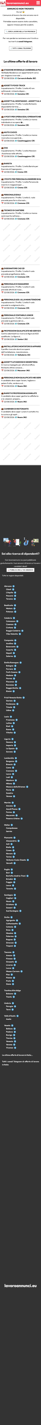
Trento (9, 997)
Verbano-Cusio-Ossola (16, 860)
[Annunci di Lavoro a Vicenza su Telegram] (15, 1047)
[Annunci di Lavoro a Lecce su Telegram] (13, 885)
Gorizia (9, 700)
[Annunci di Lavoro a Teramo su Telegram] (15, 599)
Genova (9, 742)
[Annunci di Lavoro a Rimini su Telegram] (14, 691)
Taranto (9, 888)
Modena (9, 675)
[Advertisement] (20, 242)
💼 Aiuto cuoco (9, 132)
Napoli (9, 653)
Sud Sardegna (12, 911)
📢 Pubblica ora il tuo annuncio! (20, 570)
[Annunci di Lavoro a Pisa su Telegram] (12, 974)
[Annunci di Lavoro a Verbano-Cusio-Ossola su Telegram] (28, 860)
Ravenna (10, 685)
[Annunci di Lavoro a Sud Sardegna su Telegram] (20, 911)
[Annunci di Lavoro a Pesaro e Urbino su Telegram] (21, 818)
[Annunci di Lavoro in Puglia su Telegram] (12, 869)
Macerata (10, 815)
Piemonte (8, 837)
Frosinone (10, 720)
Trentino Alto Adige (12, 990)
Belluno (9, 1028)
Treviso (9, 1038)
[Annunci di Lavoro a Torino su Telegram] (14, 857)
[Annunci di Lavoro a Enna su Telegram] (12, 930)
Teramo (9, 599)
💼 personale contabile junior (17, 315)
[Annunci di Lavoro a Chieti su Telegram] (13, 589)
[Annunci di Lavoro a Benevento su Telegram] (17, 646)
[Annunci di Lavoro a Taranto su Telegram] (15, 888)
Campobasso (11, 828)
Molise (7, 825)
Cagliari (9, 898)
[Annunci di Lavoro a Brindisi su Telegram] (15, 879)
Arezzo (9, 955)
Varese (9, 796)
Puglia (7, 869)
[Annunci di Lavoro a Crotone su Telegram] (15, 627)
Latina (9, 723)
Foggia (9, 882)
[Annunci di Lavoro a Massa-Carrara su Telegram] (21, 971)
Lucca (8, 968)
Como (8, 767)
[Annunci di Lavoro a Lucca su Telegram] (13, 968)
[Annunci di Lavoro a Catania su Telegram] (15, 927)
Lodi (8, 777)
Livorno (9, 965)
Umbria (7, 1003)
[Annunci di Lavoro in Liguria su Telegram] (12, 739)
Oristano (10, 904)
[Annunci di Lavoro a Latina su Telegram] (14, 723)
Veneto (7, 1025)
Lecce (8, 885)
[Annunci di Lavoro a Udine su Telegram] (13, 710)
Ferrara (9, 669)
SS (29, 355)
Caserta (9, 650)
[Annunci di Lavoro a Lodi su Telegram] (12, 777)
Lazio (6, 716)
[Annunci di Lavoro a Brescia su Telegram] (14, 764)
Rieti (8, 726)
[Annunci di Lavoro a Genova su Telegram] (15, 742)
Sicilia (7, 917)
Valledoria (22, 355)
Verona (9, 1044)
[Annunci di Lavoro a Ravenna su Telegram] (16, 685)
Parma (9, 678)
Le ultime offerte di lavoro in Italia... (17, 1055)
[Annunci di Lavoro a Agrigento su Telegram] (17, 920)
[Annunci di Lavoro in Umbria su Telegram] (13, 1003)
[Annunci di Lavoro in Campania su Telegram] (15, 640)
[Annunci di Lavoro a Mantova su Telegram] (16, 780)
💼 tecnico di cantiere (12, 210)
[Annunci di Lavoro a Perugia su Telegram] (15, 1006)
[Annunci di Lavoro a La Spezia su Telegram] (16, 748)
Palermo (10, 936)
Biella (8, 847)
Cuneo (9, 850)
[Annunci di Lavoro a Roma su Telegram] (13, 729)
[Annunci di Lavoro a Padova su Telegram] (15, 1032)
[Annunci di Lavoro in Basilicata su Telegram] (15, 605)
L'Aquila (9, 592)
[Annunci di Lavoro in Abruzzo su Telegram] (13, 586)
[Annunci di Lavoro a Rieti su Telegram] (12, 726)
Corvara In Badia (24, 78)
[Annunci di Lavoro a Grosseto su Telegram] (16, 962)
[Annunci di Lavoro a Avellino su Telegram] (15, 643)
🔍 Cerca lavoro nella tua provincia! (20, 31)
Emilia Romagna (11, 662)
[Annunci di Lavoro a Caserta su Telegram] (15, 650)
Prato (8, 981)
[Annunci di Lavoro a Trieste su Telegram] (14, 707)
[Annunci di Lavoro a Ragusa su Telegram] (15, 939)
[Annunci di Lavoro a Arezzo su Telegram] (14, 955)
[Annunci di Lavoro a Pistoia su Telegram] (14, 977)
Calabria (8, 618)
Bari (8, 872)
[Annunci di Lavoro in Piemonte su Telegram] (14, 837)
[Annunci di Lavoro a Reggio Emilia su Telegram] (20, 688)
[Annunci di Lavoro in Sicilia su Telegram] (11, 917)
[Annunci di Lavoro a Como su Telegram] (13, 767)
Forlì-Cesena (11, 672)
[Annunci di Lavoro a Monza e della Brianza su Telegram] (27, 787)
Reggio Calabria (13, 630)
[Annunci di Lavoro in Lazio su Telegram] (11, 716)
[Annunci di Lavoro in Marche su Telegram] (13, 802)
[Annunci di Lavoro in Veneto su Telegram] (12, 1025)
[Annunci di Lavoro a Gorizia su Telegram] (14, 700)
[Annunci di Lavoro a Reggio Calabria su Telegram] (22, 630)
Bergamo (10, 761)
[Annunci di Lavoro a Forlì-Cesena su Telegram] (19, 672)
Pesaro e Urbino (13, 818)
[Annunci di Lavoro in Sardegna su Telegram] (15, 895)
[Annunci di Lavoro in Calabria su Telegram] (14, 618)
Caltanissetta (12, 923)
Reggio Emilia (12, 688)
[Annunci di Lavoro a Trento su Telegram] (14, 997)
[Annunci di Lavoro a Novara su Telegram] (14, 853)
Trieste (9, 707)
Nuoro (20, 386)
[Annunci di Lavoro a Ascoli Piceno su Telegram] (19, 809)
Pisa (8, 974)
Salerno (9, 656)
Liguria (7, 739)
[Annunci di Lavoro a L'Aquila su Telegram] (15, 592)
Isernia (9, 831)
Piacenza (10, 681)
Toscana (7, 952)
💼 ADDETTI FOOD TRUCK (13, 85)
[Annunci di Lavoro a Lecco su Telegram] (13, 774)
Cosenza (9, 624)
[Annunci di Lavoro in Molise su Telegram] (12, 825)
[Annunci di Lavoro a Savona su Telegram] (15, 751)
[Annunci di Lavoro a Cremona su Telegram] (16, 771)
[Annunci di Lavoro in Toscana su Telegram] (13, 952)
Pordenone (10, 704)
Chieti (8, 589)
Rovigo (9, 1035)
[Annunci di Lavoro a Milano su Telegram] (14, 783)
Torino (9, 857)
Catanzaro (10, 621)
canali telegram (25, 41)
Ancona (9, 806)
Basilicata (8, 605)
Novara (9, 853)
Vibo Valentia (12, 634)
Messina (9, 933)
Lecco (8, 774)
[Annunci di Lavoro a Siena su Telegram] (13, 984)
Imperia (9, 745)
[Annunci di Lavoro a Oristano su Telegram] (16, 904)
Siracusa (10, 943)
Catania (9, 927)
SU (26, 339)
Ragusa (9, 939)
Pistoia (9, 977)
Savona (9, 751)
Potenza (9, 611)
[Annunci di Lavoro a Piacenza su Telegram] (16, 681)
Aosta (8, 1019)
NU (28, 370)
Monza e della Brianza (15, 787)
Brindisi (9, 879)
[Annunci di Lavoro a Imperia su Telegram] (15, 745)
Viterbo (9, 732)
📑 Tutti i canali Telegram (20, 48)
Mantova (10, 780)
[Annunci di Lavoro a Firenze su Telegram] (14, 958)
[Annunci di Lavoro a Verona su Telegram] (14, 1044)
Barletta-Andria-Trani (16, 876)
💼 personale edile (11, 195)
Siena (8, 984)
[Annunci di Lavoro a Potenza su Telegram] (15, 611)
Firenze (9, 958)
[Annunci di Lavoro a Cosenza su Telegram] (15, 624)
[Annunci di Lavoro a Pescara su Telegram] (15, 596)
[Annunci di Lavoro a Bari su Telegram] (12, 872)
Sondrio (9, 793)
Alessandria (11, 841)
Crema (20, 172)
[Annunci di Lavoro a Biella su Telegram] (13, 847)
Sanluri (20, 339)
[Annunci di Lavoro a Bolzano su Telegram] (15, 993)
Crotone (9, 627)
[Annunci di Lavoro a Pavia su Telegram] (13, 790)
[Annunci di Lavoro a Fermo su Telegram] (14, 812)
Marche (7, 802)
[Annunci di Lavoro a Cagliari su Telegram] (15, 898)
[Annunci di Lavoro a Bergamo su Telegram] (16, 761)
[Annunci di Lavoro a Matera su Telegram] (14, 608)
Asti (8, 844)
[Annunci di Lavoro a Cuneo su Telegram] (13, 850)
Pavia (8, 790)
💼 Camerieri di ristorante (15, 409)
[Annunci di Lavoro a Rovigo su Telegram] (14, 1035)
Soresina (21, 94)
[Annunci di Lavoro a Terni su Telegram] (12, 1009)
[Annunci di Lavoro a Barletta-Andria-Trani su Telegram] (27, 876)
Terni (8, 1009)
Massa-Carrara (13, 971)
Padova (9, 1032)
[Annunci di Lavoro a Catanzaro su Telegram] (17, 621)
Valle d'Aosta (10, 1016)
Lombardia (9, 758)
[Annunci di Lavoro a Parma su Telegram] (14, 678)
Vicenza (9, 1047)
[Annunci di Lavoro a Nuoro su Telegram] (13, 901)
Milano (9, 783)
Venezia (9, 1041)
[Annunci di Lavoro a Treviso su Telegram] (14, 1038)
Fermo (9, 812)
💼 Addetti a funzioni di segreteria (19, 362)
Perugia (9, 1006)
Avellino (9, 643)
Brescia (9, 764)
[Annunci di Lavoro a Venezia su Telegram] (15, 1041)
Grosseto (10, 962)
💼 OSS (4, 148)
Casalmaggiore (24, 141)
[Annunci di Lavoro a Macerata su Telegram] (16, 815)
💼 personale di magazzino (15, 284)
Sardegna (8, 895)
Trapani (9, 946)
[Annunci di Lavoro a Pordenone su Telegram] (17, 704)
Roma (8, 729)
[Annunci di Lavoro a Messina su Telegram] (15, 933)
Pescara (9, 596)
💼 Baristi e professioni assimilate (19, 393)
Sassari (9, 907)
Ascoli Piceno (11, 809)
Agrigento (10, 920)
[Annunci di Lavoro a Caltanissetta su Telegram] (20, 923)
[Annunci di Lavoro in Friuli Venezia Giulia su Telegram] (23, 697)
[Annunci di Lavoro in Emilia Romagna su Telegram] (20, 662)
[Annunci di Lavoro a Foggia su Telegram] (14, 882)
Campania (8, 640)
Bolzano (9, 993)
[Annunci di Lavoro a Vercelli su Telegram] (14, 863)
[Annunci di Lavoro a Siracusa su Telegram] (16, 943)
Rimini (9, 691)
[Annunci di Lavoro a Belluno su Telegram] (14, 1028)
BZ (34, 78)
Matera (9, 608)
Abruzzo (8, 586)
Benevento (10, 646)
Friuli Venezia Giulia (13, 697)
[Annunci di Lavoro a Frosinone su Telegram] (16, 720)
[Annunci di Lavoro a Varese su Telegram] (14, 796)
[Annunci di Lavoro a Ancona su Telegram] (15, 806)
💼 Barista (6, 163)
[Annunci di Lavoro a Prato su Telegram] (13, 981)
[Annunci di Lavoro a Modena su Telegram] (15, 675)
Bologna (9, 666)
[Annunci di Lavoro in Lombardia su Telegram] (16, 758)
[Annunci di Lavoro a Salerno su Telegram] (15, 656)
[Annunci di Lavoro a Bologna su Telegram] (15, 666)
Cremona (21, 203)
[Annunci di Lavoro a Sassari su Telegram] (14, 907)
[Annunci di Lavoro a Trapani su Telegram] (15, 946)
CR (27, 94)
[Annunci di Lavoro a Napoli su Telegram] (14, 653)
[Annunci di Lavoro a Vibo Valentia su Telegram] (20, 634)
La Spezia (10, 748)
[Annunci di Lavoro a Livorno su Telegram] (15, 965)
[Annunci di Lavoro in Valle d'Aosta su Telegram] (17, 1016)
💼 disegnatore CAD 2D (13, 268)
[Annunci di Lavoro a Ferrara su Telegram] (15, 669)
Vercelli (9, 863)
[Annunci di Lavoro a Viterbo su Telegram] (15, 732)
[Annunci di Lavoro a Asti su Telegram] (11, 844)
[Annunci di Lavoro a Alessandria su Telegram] (18, 841)
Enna (8, 930)
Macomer (21, 370)
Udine (8, 710)
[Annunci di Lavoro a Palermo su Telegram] (15, 936)
